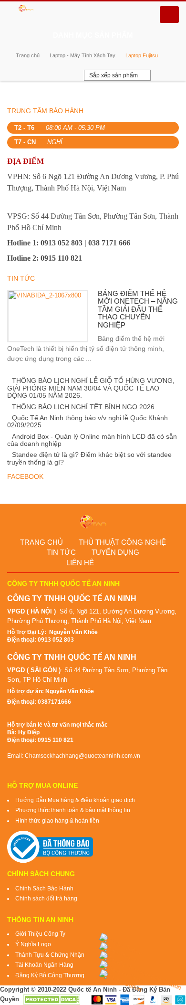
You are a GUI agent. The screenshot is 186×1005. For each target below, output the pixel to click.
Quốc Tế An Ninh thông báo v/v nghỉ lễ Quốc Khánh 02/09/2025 (87, 421)
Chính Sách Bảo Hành (44, 888)
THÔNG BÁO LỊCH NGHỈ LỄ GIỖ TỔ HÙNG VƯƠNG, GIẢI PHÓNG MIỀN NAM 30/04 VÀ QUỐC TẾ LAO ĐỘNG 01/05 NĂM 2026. (91, 388)
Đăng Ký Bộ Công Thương (49, 975)
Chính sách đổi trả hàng (46, 898)
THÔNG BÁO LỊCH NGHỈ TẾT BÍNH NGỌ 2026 (83, 407)
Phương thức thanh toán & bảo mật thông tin (72, 810)
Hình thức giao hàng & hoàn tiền (57, 820)
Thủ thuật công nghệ (122, 542)
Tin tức (61, 552)
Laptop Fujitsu (141, 55)
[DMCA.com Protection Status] (51, 999)
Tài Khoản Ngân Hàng (44, 965)
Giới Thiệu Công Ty (40, 934)
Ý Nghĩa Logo (33, 944)
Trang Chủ (41, 542)
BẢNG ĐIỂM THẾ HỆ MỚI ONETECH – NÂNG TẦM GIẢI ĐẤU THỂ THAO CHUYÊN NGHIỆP (138, 309)
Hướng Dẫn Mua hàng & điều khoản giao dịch (75, 800)
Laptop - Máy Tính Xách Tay (82, 55)
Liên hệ (80, 563)
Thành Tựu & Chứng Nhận (49, 955)
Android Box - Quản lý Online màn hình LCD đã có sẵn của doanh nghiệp (92, 440)
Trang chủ (28, 55)
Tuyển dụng (115, 552)
